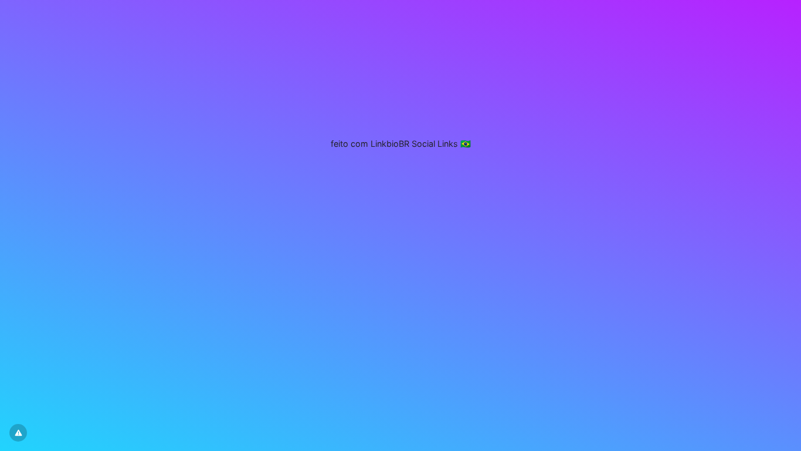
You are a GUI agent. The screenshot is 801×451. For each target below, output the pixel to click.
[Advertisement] (400, 73)
